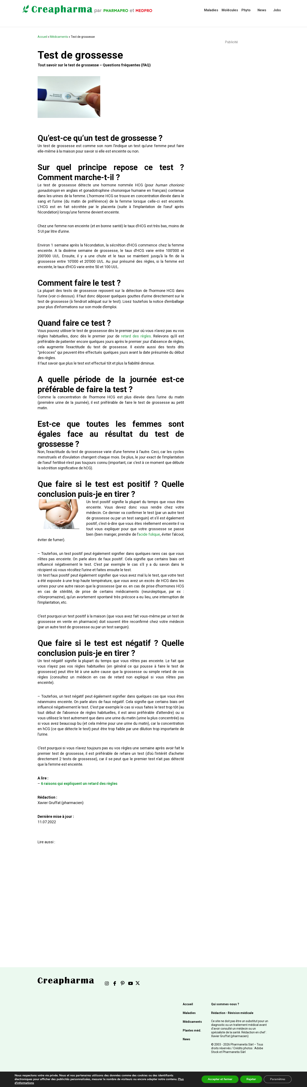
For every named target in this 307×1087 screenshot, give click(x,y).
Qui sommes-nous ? (225, 1004)
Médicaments (59, 36)
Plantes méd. (192, 1030)
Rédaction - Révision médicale (232, 1013)
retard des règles (136, 336)
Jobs (277, 10)
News (262, 10)
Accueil (42, 36)
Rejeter (251, 1079)
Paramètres (277, 1079)
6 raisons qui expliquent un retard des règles (79, 783)
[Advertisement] (111, 894)
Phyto (246, 10)
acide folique (149, 534)
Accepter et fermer (220, 1079)
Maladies (211, 10)
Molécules (230, 10)
